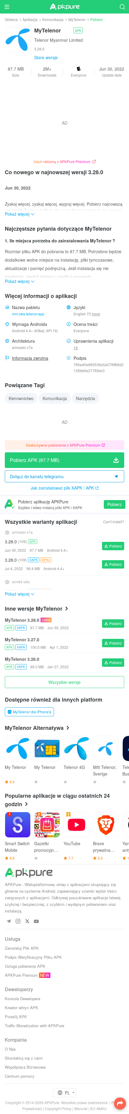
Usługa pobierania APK (25, 966)
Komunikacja (53, 19)
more (96, 314)
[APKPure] (65, 7)
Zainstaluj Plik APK (22, 948)
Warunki (81, 1108)
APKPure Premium (21, 975)
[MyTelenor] (18, 39)
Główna (11, 19)
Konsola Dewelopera (22, 998)
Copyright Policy (58, 1108)
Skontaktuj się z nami (24, 1058)
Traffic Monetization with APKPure (34, 1025)
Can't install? (113, 521)
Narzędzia (85, 398)
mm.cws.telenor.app (28, 313)
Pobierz (114, 504)
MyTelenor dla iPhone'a (32, 711)
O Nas (10, 1049)
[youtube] (36, 921)
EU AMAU (98, 1108)
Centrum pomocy (19, 1076)
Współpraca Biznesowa (25, 1067)
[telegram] (8, 921)
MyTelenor (77, 19)
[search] (122, 7)
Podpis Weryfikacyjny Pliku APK (33, 957)
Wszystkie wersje (64, 682)
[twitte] (27, 921)
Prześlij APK (16, 1016)
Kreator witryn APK (21, 1007)
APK (78, 30)
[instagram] (18, 921)
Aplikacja (30, 19)
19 (76, 347)
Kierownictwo (21, 398)
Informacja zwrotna (30, 358)
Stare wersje (46, 57)
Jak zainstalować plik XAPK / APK (62, 488)
